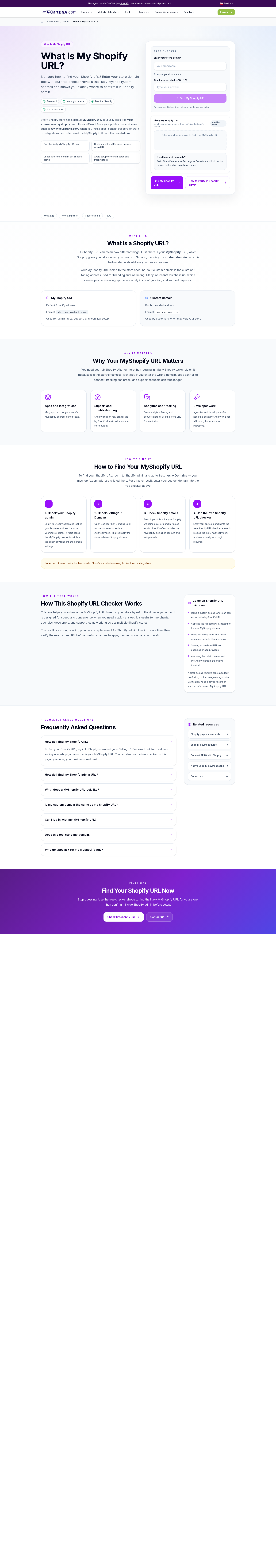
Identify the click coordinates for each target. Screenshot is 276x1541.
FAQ (109, 215)
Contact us (157, 917)
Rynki (128, 12)
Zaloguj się (206, 12)
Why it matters (69, 215)
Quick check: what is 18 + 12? (170, 80)
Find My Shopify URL (192, 98)
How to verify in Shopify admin (203, 182)
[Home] (42, 21)
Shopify (124, 3)
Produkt (85, 12)
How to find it (92, 215)
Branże (143, 12)
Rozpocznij (226, 12)
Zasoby (188, 12)
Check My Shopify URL (121, 917)
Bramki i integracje (165, 12)
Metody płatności (107, 12)
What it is (49, 215)
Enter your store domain (167, 57)
